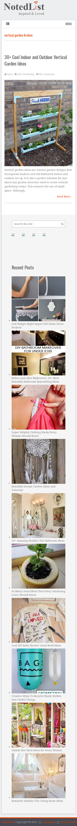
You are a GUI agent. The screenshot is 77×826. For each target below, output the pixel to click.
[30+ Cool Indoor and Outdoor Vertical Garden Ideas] (38, 124)
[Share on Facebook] (26, 237)
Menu (69, 24)
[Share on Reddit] (47, 237)
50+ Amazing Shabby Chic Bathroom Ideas (38, 540)
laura (10, 74)
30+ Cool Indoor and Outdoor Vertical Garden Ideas (35, 60)
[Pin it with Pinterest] (16, 237)
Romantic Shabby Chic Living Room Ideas (37, 800)
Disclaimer (49, 822)
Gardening (28, 74)
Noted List (8, 822)
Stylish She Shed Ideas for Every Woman (37, 750)
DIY (19, 74)
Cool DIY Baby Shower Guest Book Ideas (36, 645)
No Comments (46, 74)
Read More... (65, 196)
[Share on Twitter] (36, 237)
